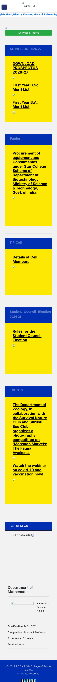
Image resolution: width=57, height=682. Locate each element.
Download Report (28, 32)
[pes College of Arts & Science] (28, 6)
